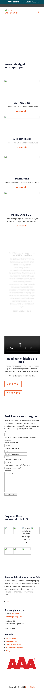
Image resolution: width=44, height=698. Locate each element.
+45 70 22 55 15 (13, 2)
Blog (8, 651)
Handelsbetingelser (14, 647)
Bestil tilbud (11, 638)
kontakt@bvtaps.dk (13, 617)
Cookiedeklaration (13, 644)
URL (6, 432)
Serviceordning (12, 641)
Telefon (12, 448)
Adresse (12, 460)
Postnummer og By (17, 465)
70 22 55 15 (13, 393)
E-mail (11, 454)
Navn (11, 443)
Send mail (13, 383)
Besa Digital (30, 687)
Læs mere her (22, 111)
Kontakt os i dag (21, 39)
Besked (7, 471)
